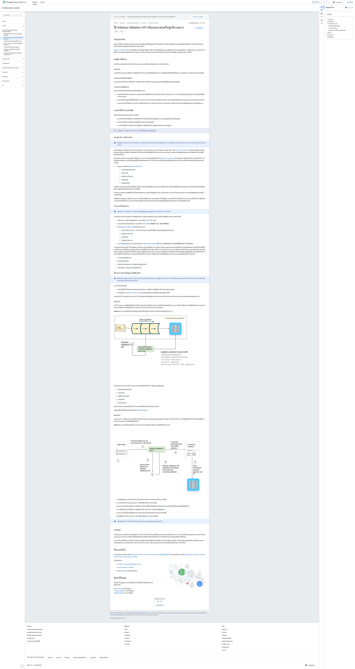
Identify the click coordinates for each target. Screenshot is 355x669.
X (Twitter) (127, 641)
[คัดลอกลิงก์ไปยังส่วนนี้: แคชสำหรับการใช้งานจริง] (134, 137)
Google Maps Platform (133, 23)
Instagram (127, 635)
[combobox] (321, 2)
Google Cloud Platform (80, 657)
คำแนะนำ (34, 2)
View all (224, 650)
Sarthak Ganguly (119, 593)
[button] (11, 26)
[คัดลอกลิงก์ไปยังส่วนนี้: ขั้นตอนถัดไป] (127, 550)
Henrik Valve (118, 588)
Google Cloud (226, 644)
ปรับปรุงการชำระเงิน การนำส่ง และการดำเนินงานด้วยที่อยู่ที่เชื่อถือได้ (151, 554)
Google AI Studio (226, 638)
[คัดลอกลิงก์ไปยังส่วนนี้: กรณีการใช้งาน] (129, 59)
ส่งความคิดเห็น (199, 28)
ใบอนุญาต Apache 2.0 (175, 613)
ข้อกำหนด (29, 665)
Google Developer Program (35, 629)
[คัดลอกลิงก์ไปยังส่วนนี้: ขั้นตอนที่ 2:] (122, 415)
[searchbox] (12, 15)
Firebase (224, 635)
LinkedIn (126, 638)
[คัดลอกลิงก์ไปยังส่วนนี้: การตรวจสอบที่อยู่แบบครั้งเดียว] (134, 78)
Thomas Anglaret (119, 591)
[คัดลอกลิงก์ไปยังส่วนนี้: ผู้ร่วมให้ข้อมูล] (128, 578)
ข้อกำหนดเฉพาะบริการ (167, 158)
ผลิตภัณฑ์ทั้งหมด (103, 657)
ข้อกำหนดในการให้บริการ (182, 150)
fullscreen (349, 7)
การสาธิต (123, 571)
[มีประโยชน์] (201, 23)
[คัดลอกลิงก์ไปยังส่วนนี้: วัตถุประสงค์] (127, 39)
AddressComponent (135, 166)
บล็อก (125, 629)
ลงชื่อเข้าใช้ (350, 2)
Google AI (93, 657)
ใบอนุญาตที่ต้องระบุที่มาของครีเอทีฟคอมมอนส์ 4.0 (140, 613)
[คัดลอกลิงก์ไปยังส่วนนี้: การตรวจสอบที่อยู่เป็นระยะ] (131, 87)
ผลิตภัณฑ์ (122, 23)
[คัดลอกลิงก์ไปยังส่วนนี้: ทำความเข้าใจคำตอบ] (131, 206)
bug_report (346, 7)
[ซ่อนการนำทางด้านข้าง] (22, 666)
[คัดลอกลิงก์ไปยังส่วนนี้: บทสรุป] (122, 530)
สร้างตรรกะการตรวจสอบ (147, 211)
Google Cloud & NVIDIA (33, 641)
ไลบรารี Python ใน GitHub (125, 567)
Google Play (225, 647)
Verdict (147, 220)
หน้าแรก (116, 23)
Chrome (224, 632)
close (352, 7)
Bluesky (126, 632)
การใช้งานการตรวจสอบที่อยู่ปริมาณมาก (129, 564)
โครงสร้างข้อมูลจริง (142, 410)
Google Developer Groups (34, 632)
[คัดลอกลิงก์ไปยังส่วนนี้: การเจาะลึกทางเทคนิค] (135, 110)
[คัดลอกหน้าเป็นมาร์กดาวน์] (122, 31)
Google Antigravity (227, 641)
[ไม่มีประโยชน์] (204, 23)
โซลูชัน (42, 2)
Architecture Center (11, 8)
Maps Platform (19, 2)
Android (224, 629)
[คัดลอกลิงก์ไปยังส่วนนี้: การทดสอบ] (122, 69)
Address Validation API (121, 50)
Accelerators (31, 638)
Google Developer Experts (34, 635)
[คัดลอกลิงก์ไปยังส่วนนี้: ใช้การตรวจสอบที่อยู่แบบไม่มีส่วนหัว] (142, 273)
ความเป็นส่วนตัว (38, 665)
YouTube (127, 644)
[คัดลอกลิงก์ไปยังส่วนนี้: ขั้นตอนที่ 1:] (122, 302)
